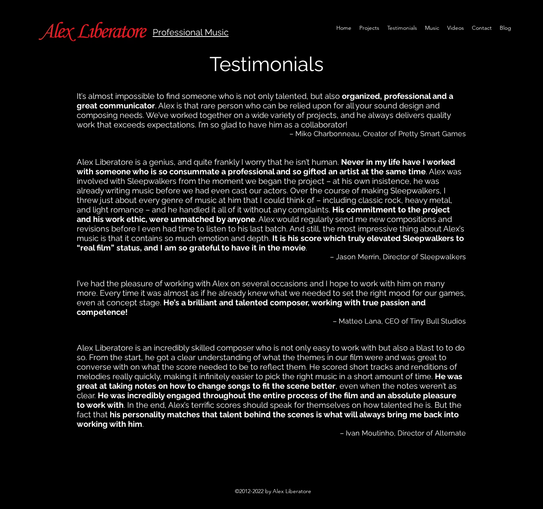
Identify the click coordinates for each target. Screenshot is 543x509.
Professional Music (191, 32)
